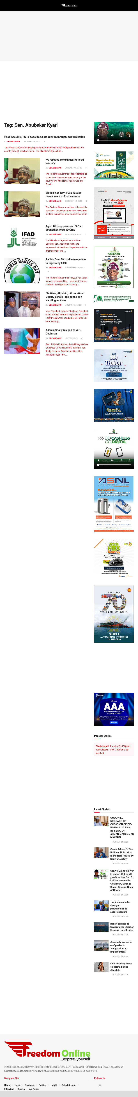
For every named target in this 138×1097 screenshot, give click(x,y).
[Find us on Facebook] (95, 1085)
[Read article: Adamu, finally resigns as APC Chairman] (22, 341)
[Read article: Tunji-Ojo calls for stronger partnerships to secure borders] (101, 905)
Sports (21, 1089)
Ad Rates (34, 1089)
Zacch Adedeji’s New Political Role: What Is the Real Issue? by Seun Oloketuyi (122, 853)
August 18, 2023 (73, 305)
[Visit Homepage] (69, 5)
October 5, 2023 (73, 234)
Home (7, 1085)
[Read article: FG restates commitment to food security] (22, 171)
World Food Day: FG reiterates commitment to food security (63, 194)
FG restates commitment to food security (65, 161)
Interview (9, 1089)
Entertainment (69, 1085)
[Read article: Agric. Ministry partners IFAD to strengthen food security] (22, 237)
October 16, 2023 (73, 201)
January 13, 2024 (31, 141)
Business (29, 1085)
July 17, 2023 (71, 338)
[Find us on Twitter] (100, 1085)
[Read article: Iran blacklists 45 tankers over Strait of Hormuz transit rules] (101, 927)
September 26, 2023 (75, 267)
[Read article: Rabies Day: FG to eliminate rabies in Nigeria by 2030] (22, 270)
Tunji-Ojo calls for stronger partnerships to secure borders (120, 906)
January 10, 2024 (73, 168)
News (17, 1085)
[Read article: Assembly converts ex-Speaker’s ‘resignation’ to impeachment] (101, 945)
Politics (42, 1085)
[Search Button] (132, 5)
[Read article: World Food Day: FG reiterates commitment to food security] (22, 204)
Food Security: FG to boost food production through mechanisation (44, 137)
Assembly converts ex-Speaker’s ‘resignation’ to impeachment (121, 946)
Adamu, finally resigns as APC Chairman (63, 331)
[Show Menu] (5, 5)
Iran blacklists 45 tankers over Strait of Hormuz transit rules (122, 927)
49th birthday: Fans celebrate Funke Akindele (121, 967)
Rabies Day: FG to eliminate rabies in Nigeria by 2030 (66, 261)
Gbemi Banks (13, 141)
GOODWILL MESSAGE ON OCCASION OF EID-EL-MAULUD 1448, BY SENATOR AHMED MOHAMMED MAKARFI (122, 827)
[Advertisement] (69, 36)
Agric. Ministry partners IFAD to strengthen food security (64, 227)
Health (54, 1085)
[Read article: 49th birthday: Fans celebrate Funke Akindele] (101, 967)
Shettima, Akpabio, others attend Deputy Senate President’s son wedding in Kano (65, 296)
